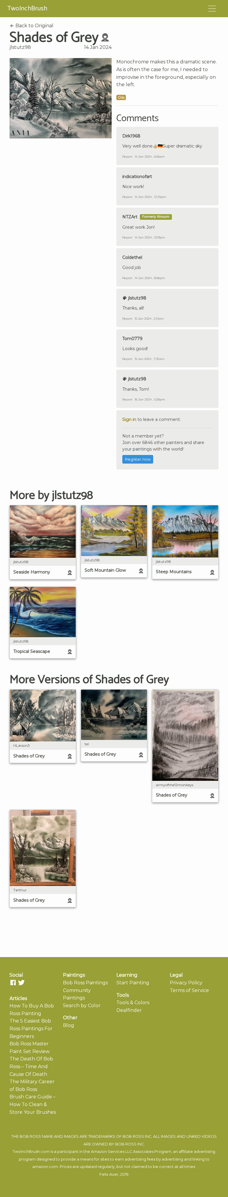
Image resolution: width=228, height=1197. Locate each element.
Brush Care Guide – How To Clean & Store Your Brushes (33, 1104)
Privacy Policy (186, 983)
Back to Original (33, 25)
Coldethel (132, 257)
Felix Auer (108, 1174)
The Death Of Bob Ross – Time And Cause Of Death (31, 1066)
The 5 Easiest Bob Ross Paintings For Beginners (31, 1028)
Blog (68, 1025)
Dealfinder (129, 1010)
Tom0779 (132, 338)
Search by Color (82, 1005)
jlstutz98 (20, 47)
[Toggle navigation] (212, 8)
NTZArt (129, 216)
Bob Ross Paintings (85, 983)
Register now (138, 459)
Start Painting (132, 983)
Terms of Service (189, 990)
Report (127, 156)
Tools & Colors (132, 1002)
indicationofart (137, 176)
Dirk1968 (131, 136)
